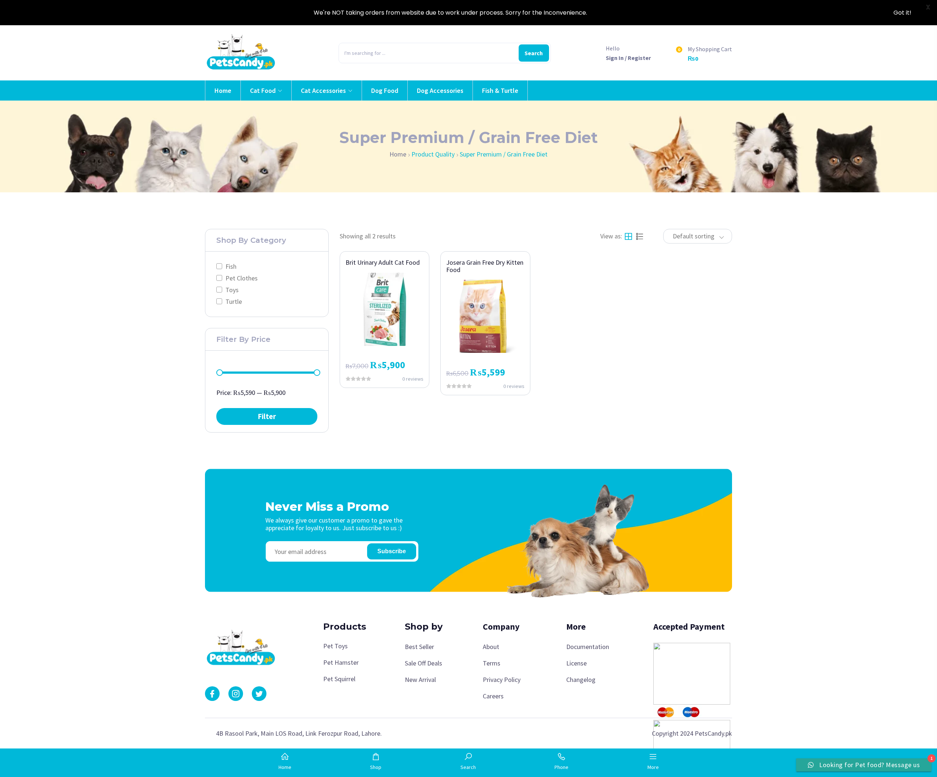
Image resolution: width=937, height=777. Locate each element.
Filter (267, 416)
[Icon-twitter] (259, 693)
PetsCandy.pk (713, 733)
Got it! (902, 12)
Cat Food (263, 90)
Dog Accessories (440, 90)
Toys (232, 290)
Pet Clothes (241, 278)
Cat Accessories (323, 90)
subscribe (391, 551)
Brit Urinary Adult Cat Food (383, 262)
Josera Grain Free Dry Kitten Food (484, 266)
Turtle (233, 301)
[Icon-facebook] (212, 693)
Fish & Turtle (500, 90)
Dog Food (384, 90)
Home (222, 90)
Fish (230, 266)
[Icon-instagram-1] (235, 693)
